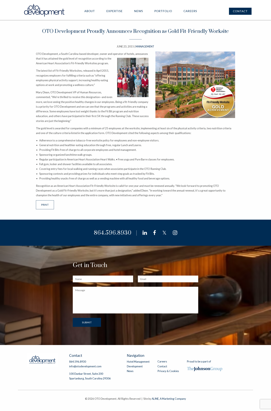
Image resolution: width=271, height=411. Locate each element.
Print (45, 204)
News (138, 11)
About (89, 11)
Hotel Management (138, 361)
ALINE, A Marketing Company (169, 398)
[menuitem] (89, 11)
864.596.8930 (113, 232)
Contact (240, 11)
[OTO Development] (44, 10)
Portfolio (163, 11)
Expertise (114, 11)
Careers (190, 11)
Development (135, 366)
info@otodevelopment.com (85, 366)
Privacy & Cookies (168, 371)
